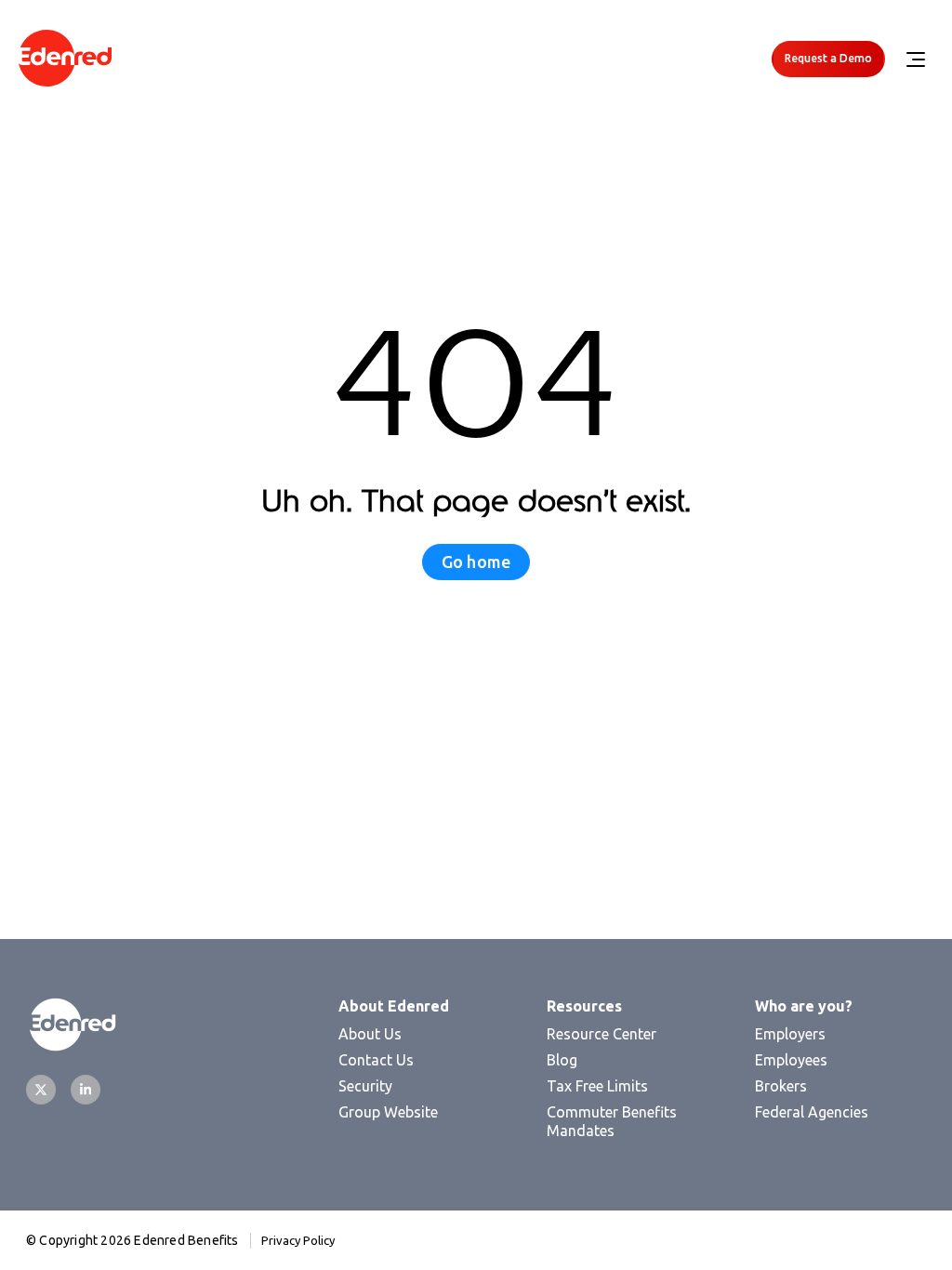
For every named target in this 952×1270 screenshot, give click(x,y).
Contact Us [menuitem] (376, 1060)
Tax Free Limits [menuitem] (597, 1086)
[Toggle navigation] (914, 59)
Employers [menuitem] (790, 1033)
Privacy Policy (298, 1240)
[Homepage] (65, 59)
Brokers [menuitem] (781, 1086)
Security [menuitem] (365, 1086)
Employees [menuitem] (791, 1060)
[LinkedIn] (85, 1090)
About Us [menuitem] (370, 1033)
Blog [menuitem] (562, 1060)
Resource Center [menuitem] (601, 1033)
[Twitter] (41, 1090)
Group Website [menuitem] (388, 1112)
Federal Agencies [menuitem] (811, 1112)
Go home (476, 561)
